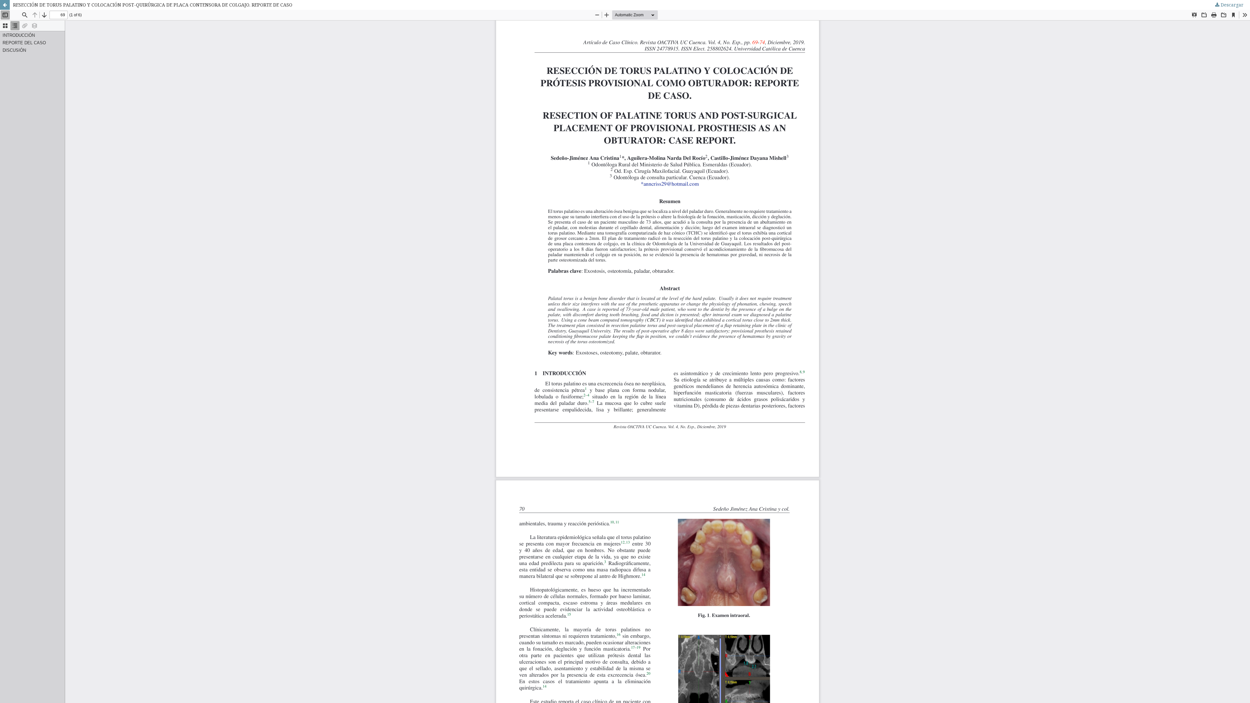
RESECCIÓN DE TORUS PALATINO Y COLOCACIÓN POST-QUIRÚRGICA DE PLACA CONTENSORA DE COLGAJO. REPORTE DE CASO (152, 5)
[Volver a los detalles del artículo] (5, 5)
